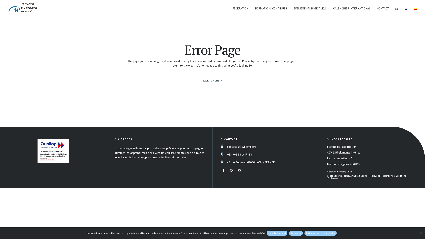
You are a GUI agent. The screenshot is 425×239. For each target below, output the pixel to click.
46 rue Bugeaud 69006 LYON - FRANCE (251, 162)
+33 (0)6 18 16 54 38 (239, 154)
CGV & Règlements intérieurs (345, 152)
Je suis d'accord (277, 233)
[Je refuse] (421, 233)
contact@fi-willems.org (241, 147)
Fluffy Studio (346, 171)
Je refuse (296, 233)
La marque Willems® (339, 158)
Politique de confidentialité (381, 175)
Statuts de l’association (341, 147)
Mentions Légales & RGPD (343, 164)
